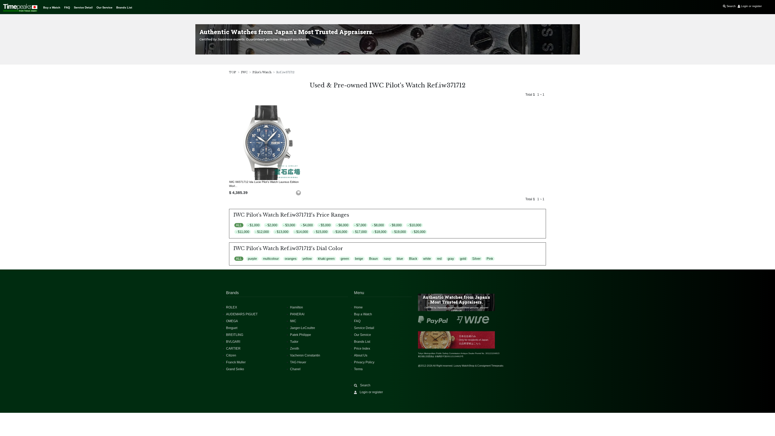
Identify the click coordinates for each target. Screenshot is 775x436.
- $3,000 (289, 225)
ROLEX (231, 307)
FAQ (67, 7)
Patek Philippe (300, 334)
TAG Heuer (298, 362)
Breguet (231, 328)
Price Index (362, 348)
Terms (358, 369)
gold (463, 258)
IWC (244, 72)
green (345, 258)
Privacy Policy (364, 362)
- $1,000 (254, 225)
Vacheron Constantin (305, 355)
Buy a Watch (51, 7)
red (439, 258)
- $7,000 (360, 225)
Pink (490, 258)
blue (400, 258)
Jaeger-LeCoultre (302, 328)
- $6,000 (342, 225)
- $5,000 (325, 225)
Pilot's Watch (261, 72)
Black (413, 258)
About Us (360, 355)
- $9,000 (396, 225)
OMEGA (232, 321)
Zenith (294, 348)
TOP (232, 72)
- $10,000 (414, 225)
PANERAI (297, 314)
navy (387, 258)
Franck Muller (236, 362)
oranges (290, 258)
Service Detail (83, 7)
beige (359, 258)
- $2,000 (271, 225)
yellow (307, 258)
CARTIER (233, 348)
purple (252, 258)
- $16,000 (340, 232)
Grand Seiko (235, 369)
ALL (239, 225)
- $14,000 (301, 232)
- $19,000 (399, 232)
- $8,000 (378, 225)
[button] (298, 193)
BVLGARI (233, 341)
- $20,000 (418, 232)
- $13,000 (281, 232)
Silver (476, 258)
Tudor (294, 341)
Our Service (104, 7)
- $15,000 (321, 232)
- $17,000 (360, 232)
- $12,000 (262, 232)
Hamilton (296, 307)
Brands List (124, 7)
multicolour (271, 258)
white (427, 258)
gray (451, 258)
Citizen (231, 355)
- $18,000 (379, 232)
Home (358, 307)
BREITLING (234, 334)
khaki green (326, 258)
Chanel (295, 369)
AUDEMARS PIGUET (242, 314)
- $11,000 (242, 232)
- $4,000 (307, 225)
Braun (373, 258)
